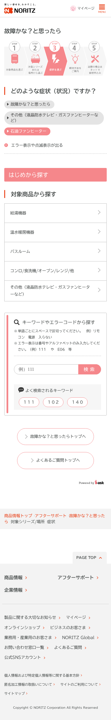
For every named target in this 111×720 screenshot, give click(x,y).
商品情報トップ (18, 516)
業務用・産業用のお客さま (28, 638)
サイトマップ (14, 693)
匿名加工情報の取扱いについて (28, 684)
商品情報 (13, 577)
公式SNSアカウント (22, 657)
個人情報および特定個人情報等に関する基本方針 (41, 675)
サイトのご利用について (79, 684)
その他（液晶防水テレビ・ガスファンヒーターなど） (54, 118)
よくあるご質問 (68, 647)
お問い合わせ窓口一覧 (24, 647)
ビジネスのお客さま (68, 628)
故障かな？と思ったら (30, 104)
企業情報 (13, 590)
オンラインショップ (22, 628)
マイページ (76, 617)
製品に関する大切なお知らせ (30, 617)
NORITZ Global (78, 638)
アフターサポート (51, 516)
